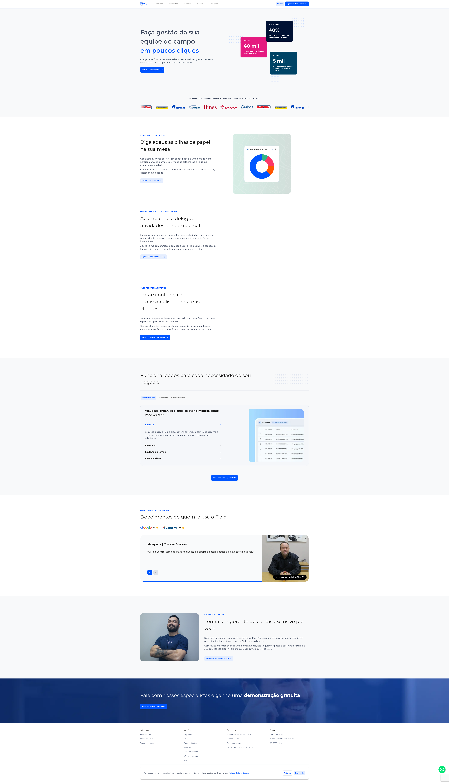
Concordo (299, 773)
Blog (185, 760)
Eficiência (163, 398)
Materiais (187, 747)
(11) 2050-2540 (276, 743)
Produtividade (148, 398)
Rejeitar (287, 773)
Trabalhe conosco (147, 743)
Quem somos (146, 734)
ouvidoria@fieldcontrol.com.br (239, 734)
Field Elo (187, 739)
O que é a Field (146, 739)
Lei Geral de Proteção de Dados (240, 747)
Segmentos (188, 734)
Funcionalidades (190, 743)
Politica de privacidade (236, 743)
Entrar (280, 4)
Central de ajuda (276, 734)
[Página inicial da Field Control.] (145, 4)
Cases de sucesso (191, 752)
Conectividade (178, 398)
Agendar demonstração (297, 4)
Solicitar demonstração (152, 70)
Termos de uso (233, 739)
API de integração (191, 756)
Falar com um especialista (224, 478)
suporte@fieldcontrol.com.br (281, 739)
